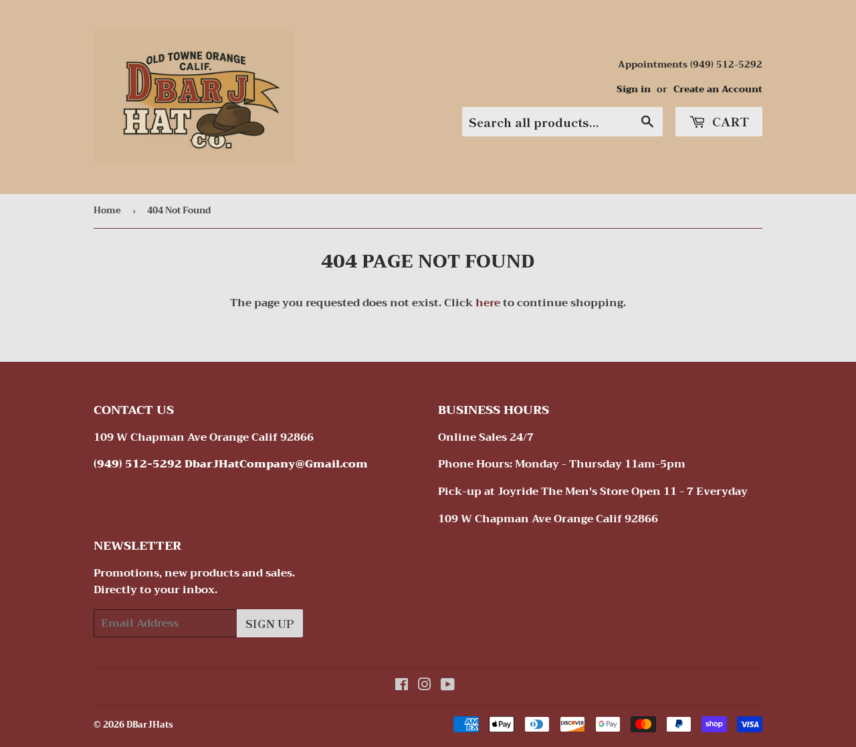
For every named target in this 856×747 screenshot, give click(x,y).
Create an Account (717, 89)
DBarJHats (149, 724)
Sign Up (269, 623)
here (487, 303)
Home (107, 210)
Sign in (634, 89)
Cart (729, 121)
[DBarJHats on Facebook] (402, 686)
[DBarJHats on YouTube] (448, 686)
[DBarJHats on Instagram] (424, 686)
